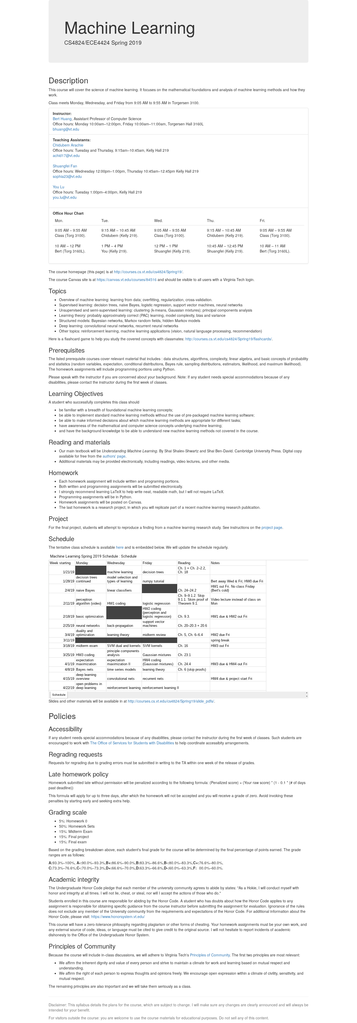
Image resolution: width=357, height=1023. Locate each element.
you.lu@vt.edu (65, 197)
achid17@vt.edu (66, 155)
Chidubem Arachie (68, 145)
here (120, 547)
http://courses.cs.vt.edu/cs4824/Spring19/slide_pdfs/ (171, 701)
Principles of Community (210, 954)
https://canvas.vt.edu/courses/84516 (127, 279)
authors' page (114, 456)
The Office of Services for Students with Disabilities (132, 742)
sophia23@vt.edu (67, 176)
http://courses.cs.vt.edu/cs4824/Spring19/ (148, 271)
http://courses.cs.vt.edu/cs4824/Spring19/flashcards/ (228, 338)
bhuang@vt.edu (66, 129)
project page (272, 527)
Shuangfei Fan (65, 165)
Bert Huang (62, 118)
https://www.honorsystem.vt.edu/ (118, 916)
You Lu (58, 186)
